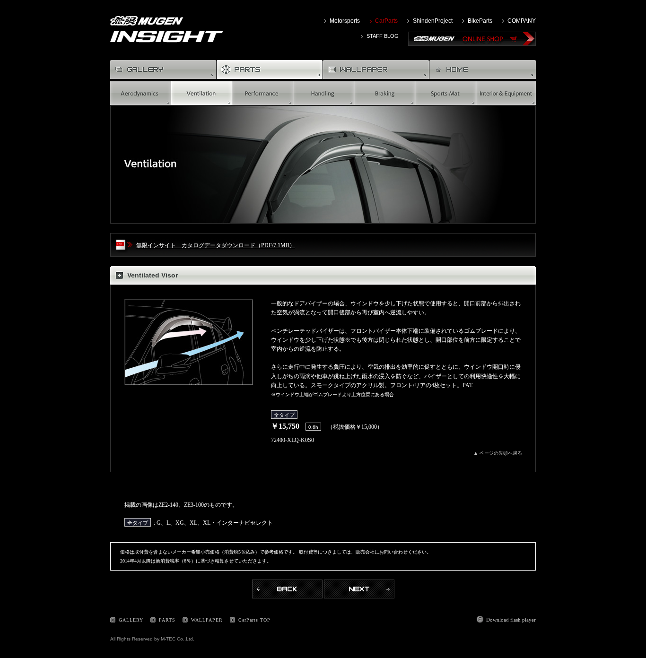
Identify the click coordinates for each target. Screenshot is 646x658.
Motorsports (345, 20)
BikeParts (480, 20)
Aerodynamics (140, 93)
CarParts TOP (254, 620)
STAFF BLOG (383, 36)
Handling (323, 93)
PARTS (167, 620)
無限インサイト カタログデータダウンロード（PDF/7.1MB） (215, 245)
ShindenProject (433, 20)
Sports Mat (445, 93)
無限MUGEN (146, 23)
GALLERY (163, 69)
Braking (384, 93)
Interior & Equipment (506, 93)
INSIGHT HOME (482, 69)
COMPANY (521, 20)
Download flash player (511, 620)
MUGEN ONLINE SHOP (472, 39)
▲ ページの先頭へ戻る (497, 453)
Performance (262, 93)
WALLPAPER (376, 69)
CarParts (386, 20)
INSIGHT (166, 37)
